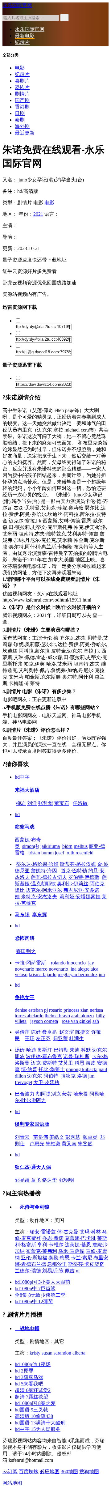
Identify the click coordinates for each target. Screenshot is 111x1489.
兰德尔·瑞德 (28, 1270)
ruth (70, 852)
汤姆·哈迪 (25, 1050)
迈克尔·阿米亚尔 (44, 890)
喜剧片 (22, 80)
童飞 (36, 1180)
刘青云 (22, 1137)
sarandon (62, 1352)
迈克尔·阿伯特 (42, 1075)
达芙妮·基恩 (78, 1244)
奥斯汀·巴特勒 (52, 1050)
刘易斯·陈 (53, 1270)
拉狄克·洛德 (74, 1075)
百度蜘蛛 (29, 1471)
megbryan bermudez (77, 974)
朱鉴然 (85, 1143)
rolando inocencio (68, 962)
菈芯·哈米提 (75, 1093)
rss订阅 (10, 1471)
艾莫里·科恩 (71, 1063)
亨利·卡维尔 (50, 1244)
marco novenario (51, 969)
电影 (20, 67)
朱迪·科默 (80, 1050)
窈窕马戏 (25, 826)
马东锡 (22, 914)
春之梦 (35, 1403)
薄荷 (34, 1301)
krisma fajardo (42, 974)
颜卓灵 (90, 1137)
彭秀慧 (72, 1137)
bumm (47, 852)
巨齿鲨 (35, 1288)
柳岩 (21, 803)
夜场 (33, 1364)
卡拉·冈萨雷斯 (30, 962)
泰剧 (20, 119)
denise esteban (29, 1010)
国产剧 (22, 100)
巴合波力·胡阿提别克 (38, 1093)
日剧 (20, 113)
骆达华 (49, 1180)
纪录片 (22, 42)
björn (67, 846)
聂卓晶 (49, 1032)
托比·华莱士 (52, 1069)
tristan (34, 852)
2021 (38, 214)
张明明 (66, 1180)
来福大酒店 (27, 790)
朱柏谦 (53, 1143)
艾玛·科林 (90, 1231)
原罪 (24, 1370)
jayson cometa (44, 1021)
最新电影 (25, 35)
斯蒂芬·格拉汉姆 (78, 864)
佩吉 (70, 1270)
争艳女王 (25, 997)
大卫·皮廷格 (46, 1082)
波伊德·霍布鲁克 (44, 1056)
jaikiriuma (50, 846)
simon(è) (30, 846)
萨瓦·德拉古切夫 (49, 877)
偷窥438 (34, 1416)
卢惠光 (37, 1143)
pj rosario (53, 1010)
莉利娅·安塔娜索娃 (80, 896)
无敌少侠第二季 (40, 1295)
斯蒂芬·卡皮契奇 (86, 1264)
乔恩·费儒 (53, 1238)
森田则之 (26, 951)
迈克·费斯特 (44, 1063)
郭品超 (22, 1180)
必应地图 (50, 1471)
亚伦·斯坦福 (34, 1257)
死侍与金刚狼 (33, 1207)
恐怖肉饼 (25, 938)
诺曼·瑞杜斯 (76, 1056)
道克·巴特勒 (74, 870)
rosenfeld (84, 852)
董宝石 (61, 803)
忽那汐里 (57, 1264)
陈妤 (36, 1032)
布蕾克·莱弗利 (41, 1251)
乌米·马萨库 (71, 1251)
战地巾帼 (28, 1328)
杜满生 (76, 1038)
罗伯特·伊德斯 (83, 877)
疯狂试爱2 (33, 1390)
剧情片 (22, 93)
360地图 (69, 1471)
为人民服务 (37, 1429)
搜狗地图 (89, 1471)
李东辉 (39, 914)
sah (95, 1021)
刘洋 (32, 803)
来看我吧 (29, 1383)
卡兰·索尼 (81, 1257)
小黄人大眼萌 (42, 1282)
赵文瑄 (66, 1032)
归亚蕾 (60, 1038)
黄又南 (69, 1143)
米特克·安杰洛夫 (39, 896)
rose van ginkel (76, 1021)
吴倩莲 (22, 1032)
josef (59, 852)
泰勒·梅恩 (59, 1257)
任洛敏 (80, 803)
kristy (35, 1352)
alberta (78, 1352)
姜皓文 (56, 1137)
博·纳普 (29, 1069)
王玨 (30, 1038)
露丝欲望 (31, 1396)
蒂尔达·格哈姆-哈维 (37, 864)
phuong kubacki (81, 1069)
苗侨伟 (40, 1137)
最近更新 (25, 132)
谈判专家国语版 (32, 1124)
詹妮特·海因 (44, 870)
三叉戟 (31, 1409)
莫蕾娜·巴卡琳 (80, 1238)
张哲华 (45, 803)
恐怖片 (22, 87)
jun (102, 974)
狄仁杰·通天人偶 (33, 1167)
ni (78, 1270)
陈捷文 (82, 1032)
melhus (81, 846)
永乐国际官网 (17, 5)
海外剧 (22, 126)
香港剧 (22, 106)
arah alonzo (82, 1015)
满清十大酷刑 (40, 1422)
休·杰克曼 (67, 1231)
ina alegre (80, 969)
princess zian (76, 1010)
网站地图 (12, 1483)
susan (47, 1352)
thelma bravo (57, 1015)
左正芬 (43, 1038)
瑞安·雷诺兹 (43, 1231)
